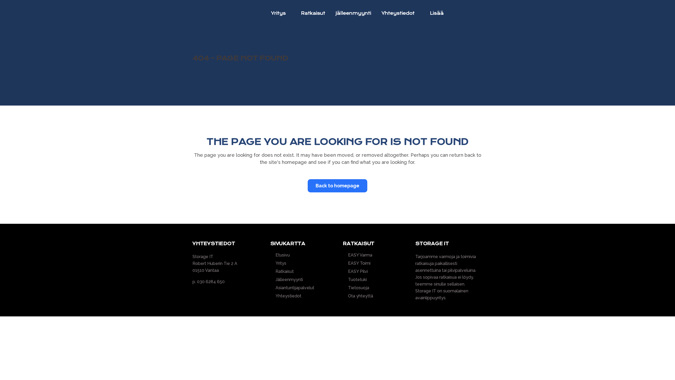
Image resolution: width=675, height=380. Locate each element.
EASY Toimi (359, 263)
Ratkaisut (285, 271)
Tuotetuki (357, 280)
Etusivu (283, 255)
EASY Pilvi (358, 271)
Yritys (281, 263)
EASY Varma (360, 255)
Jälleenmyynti (289, 280)
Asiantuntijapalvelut (295, 288)
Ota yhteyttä (360, 296)
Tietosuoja (358, 288)
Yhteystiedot (288, 296)
